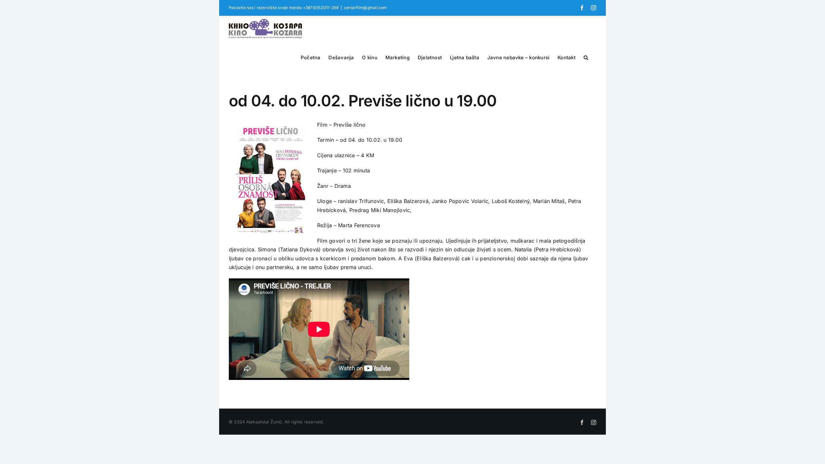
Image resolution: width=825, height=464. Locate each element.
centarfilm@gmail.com (365, 7)
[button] (586, 57)
